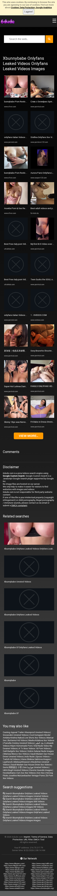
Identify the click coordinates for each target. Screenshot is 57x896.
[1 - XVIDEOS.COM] (42, 310)
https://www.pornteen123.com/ (42, 874)
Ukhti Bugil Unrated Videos (15, 770)
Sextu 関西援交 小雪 (12, 767)
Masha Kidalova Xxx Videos (41, 740)
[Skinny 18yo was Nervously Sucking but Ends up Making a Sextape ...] (16, 417)
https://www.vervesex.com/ (15, 878)
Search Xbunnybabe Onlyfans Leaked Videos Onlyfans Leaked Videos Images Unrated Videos (25, 794)
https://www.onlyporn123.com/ (42, 878)
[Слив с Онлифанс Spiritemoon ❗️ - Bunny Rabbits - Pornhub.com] (42, 97)
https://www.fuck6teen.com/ (42, 868)
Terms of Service (39, 836)
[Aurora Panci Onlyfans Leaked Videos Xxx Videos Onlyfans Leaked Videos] (42, 168)
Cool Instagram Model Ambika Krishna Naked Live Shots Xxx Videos (26, 736)
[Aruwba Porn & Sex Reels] (16, 203)
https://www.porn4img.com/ (42, 886)
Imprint (27, 836)
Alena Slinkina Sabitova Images (35, 759)
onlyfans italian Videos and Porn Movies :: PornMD (27, 137)
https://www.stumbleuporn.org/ (42, 888)
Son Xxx (40, 773)
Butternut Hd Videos (17, 740)
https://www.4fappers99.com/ (15, 866)
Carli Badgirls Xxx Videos (14, 751)
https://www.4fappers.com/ (15, 864)
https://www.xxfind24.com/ (15, 886)
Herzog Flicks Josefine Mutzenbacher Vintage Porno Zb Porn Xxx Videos (28, 776)
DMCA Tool (39, 839)
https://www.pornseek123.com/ (42, 870)
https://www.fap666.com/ (14, 872)
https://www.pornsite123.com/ (14, 874)
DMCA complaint (19, 505)
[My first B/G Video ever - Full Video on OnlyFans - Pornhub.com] (42, 239)
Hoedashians (9, 773)
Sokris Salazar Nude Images (41, 751)
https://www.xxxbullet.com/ (15, 880)
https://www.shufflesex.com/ (14, 876)
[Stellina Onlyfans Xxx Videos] (42, 132)
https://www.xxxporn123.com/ (15, 884)
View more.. (28, 435)
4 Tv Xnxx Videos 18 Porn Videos (34, 748)
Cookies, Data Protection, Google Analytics (31, 7)
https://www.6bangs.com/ (14, 868)
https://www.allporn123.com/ (42, 876)
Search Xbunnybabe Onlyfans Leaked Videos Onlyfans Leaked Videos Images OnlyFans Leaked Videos (26, 812)
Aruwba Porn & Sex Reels (16, 208)
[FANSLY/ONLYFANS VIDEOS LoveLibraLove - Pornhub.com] (42, 381)
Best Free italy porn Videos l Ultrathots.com (24, 244)
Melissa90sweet (22, 762)
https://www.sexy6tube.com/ (42, 866)
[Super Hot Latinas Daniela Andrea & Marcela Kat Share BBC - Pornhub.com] (16, 381)
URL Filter (28, 839)
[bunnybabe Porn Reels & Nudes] (16, 97)
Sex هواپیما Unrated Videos (35, 767)
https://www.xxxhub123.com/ (14, 882)
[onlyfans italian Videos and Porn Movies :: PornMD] (16, 132)
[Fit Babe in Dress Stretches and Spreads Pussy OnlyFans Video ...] (42, 417)
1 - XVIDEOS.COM (39, 315)
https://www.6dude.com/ (15, 870)
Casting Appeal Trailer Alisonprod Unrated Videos (26, 732)
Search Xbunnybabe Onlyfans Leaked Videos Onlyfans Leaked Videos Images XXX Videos (25, 800)
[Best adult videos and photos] (42, 203)
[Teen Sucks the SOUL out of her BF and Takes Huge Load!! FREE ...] (42, 274)
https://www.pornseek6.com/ (42, 872)
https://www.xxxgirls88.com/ (42, 864)
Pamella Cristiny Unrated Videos (19, 743)
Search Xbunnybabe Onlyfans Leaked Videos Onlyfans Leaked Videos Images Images (25, 819)
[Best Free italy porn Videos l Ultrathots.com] (16, 239)
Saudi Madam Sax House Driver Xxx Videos (31, 764)
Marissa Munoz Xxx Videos (16, 754)
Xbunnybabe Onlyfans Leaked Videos (21, 614)
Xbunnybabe (10, 680)
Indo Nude (30, 756)
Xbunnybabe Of (11, 713)
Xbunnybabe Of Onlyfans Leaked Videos (23, 647)
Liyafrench (8, 762)
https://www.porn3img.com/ (42, 884)
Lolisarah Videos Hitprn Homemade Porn (28, 744)
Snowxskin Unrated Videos (15, 735)
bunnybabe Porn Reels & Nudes (19, 101)
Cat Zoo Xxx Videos (26, 773)
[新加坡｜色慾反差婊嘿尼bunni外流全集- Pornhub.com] (16, 345)
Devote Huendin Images (40, 770)
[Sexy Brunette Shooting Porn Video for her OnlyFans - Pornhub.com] (42, 345)
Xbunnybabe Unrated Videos (17, 581)
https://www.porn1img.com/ (42, 880)
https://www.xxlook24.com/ (15, 888)
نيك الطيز (39, 743)
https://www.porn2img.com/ (42, 882)
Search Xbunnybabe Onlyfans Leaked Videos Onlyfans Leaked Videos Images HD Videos (25, 805)
